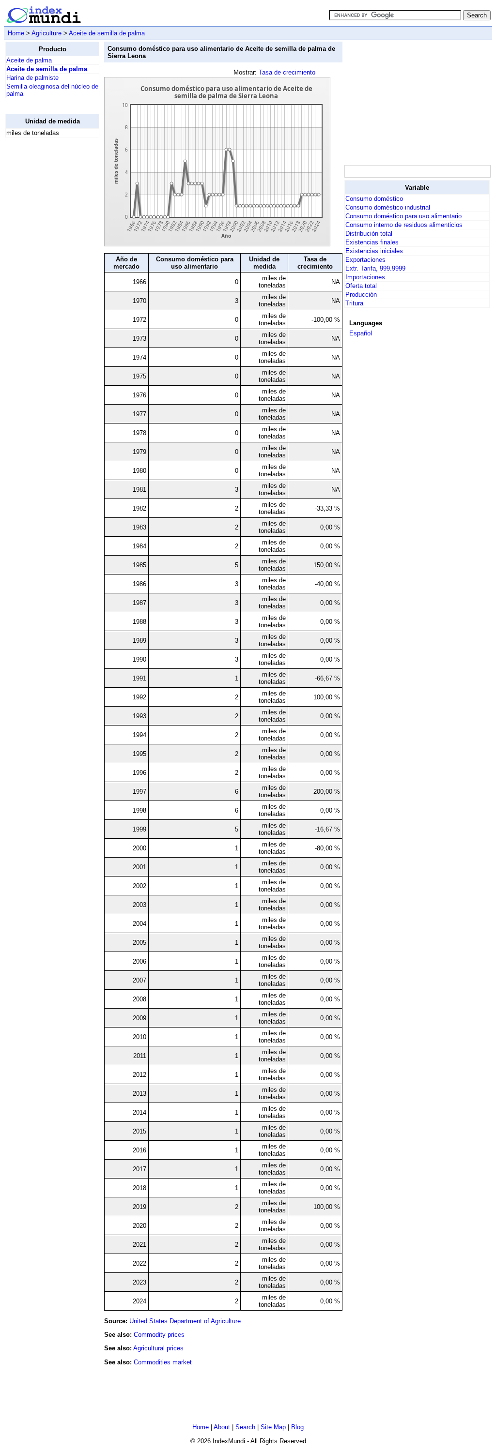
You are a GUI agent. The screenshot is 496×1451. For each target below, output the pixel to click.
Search (245, 1427)
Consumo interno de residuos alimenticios (404, 224)
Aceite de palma (29, 60)
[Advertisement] (44, 290)
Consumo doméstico (374, 198)
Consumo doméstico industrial (387, 207)
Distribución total (368, 233)
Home (16, 33)
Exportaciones (365, 259)
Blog (297, 1427)
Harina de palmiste (32, 77)
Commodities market (163, 1362)
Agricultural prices (158, 1348)
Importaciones (365, 277)
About (222, 1427)
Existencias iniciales (374, 251)
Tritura (354, 303)
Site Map (273, 1427)
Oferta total (361, 285)
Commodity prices (159, 1334)
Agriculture (46, 33)
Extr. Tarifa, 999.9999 (375, 268)
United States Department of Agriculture (185, 1321)
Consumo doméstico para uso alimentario (403, 216)
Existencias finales (372, 242)
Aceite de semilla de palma (107, 33)
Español (360, 333)
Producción (361, 294)
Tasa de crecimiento (287, 72)
